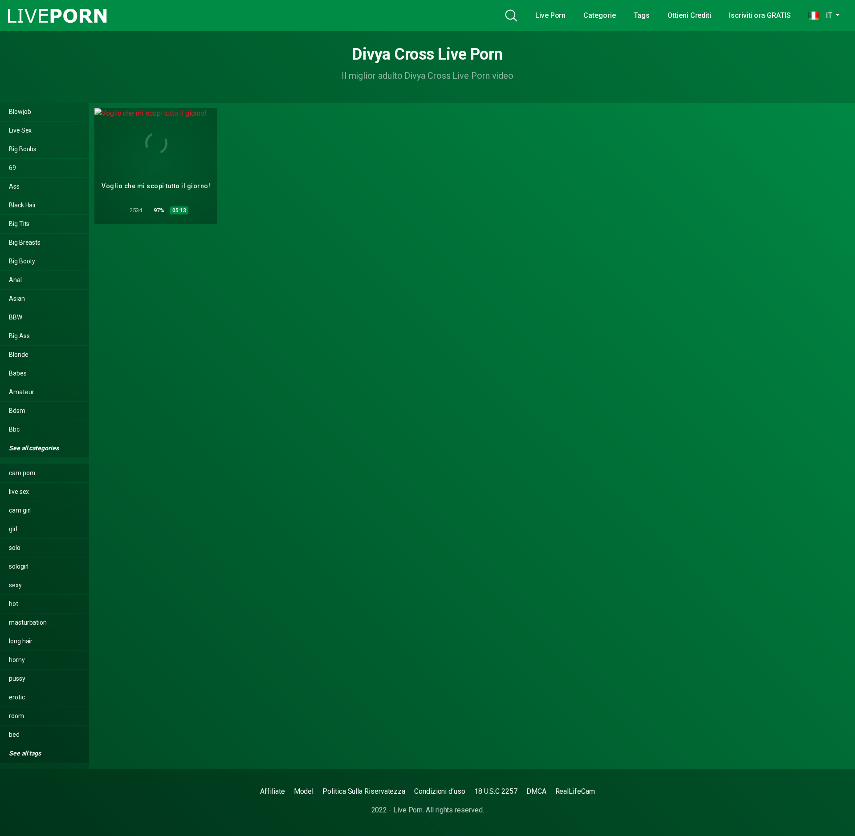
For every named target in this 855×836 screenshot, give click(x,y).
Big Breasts (25, 242)
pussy (17, 678)
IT (826, 15)
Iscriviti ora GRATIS (759, 15)
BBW (15, 317)
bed (14, 734)
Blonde (18, 354)
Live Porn (550, 15)
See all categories (34, 448)
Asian (17, 298)
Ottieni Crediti (689, 15)
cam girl (20, 510)
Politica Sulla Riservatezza (363, 791)
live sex (19, 491)
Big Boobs (23, 149)
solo (14, 547)
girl (13, 529)
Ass (14, 186)
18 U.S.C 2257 (495, 791)
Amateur (21, 392)
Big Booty (22, 261)
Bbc (14, 429)
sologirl (18, 566)
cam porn (22, 473)
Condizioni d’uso (439, 791)
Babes (18, 373)
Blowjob (20, 111)
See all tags (25, 753)
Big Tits (19, 223)
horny (17, 659)
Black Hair (22, 205)
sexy (15, 585)
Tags (642, 15)
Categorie (599, 15)
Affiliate (272, 791)
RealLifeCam (575, 791)
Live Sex (20, 130)
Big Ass (19, 335)
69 (12, 167)
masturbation (28, 622)
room (16, 715)
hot (13, 603)
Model (304, 791)
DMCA (536, 791)
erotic (17, 697)
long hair (21, 641)
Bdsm (17, 410)
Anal (15, 279)
